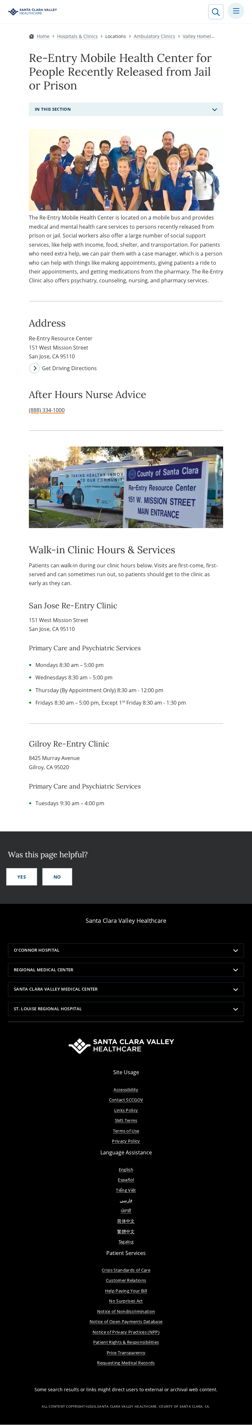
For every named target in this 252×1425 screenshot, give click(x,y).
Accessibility (126, 1089)
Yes (21, 877)
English (126, 1169)
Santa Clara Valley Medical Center (56, 989)
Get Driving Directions (69, 368)
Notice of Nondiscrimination (126, 1311)
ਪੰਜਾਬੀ (126, 1211)
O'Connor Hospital (37, 950)
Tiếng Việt (126, 1190)
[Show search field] (216, 12)
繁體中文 (126, 1231)
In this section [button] (53, 109)
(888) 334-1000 (47, 410)
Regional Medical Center (44, 970)
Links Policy (126, 1110)
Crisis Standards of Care (126, 1270)
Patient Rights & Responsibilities (126, 1342)
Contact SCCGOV (126, 1100)
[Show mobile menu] (236, 11)
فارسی (126, 1200)
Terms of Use (126, 1131)
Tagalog (126, 1241)
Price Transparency (126, 1353)
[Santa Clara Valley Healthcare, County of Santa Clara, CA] (32, 12)
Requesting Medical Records (126, 1363)
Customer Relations (126, 1280)
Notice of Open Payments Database (126, 1321)
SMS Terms (126, 1120)
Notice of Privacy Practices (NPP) (126, 1332)
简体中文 (126, 1221)
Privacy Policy (126, 1141)
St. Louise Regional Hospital (48, 1009)
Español (126, 1180)
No (57, 877)
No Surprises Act (126, 1301)
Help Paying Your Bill (126, 1291)
